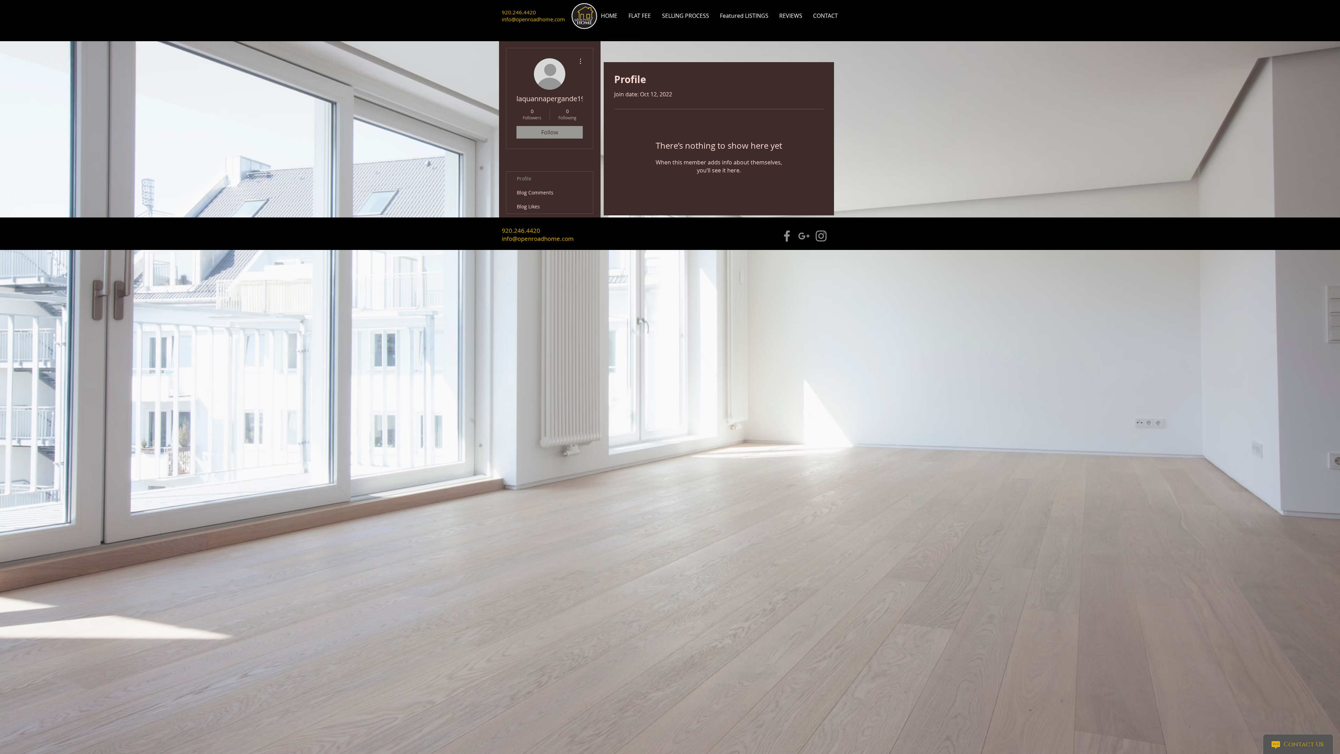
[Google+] (804, 236)
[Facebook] (787, 236)
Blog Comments (535, 192)
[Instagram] (821, 236)
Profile (524, 178)
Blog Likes (528, 206)
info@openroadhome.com (533, 19)
